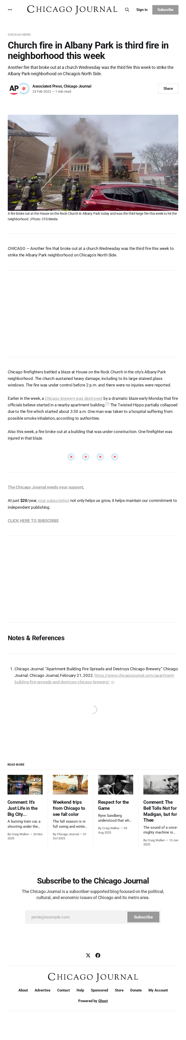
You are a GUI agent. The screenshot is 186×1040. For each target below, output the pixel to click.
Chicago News (19, 34)
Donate (136, 990)
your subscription (53, 500)
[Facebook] (97, 955)
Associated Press (47, 86)
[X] (88, 955)
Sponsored (99, 990)
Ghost (103, 1001)
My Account (158, 990)
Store (119, 990)
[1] (107, 404)
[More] (10, 10)
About (23, 990)
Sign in (141, 10)
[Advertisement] (93, 311)
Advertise (42, 990)
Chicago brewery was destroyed (73, 398)
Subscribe (165, 10)
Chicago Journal (77, 86)
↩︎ (113, 682)
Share (168, 88)
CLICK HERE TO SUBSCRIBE (33, 520)
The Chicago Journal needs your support (45, 487)
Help (80, 990)
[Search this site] (127, 10)
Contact (63, 990)
